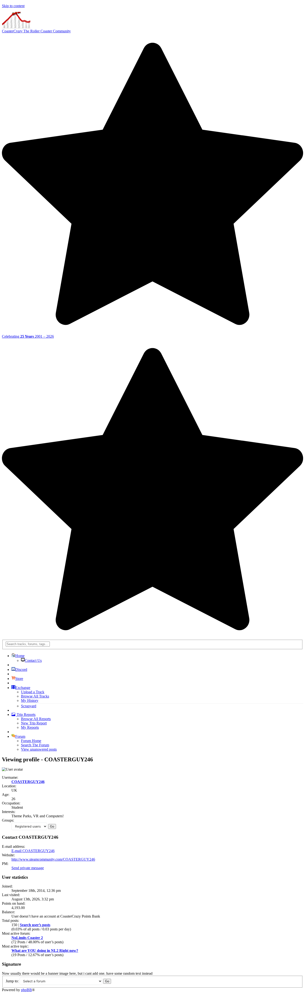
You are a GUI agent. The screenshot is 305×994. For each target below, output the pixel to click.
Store (19, 679)
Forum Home (31, 741)
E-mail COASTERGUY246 (33, 851)
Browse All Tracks (35, 696)
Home (20, 656)
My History (29, 700)
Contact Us (33, 660)
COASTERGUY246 (28, 782)
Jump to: (12, 981)
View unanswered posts (39, 749)
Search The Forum (35, 745)
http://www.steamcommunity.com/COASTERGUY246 (53, 859)
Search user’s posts (35, 925)
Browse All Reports (36, 719)
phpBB (26, 990)
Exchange (22, 688)
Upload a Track (32, 692)
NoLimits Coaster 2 (27, 938)
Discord (21, 670)
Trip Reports (26, 715)
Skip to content (13, 6)
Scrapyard (28, 706)
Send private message (27, 868)
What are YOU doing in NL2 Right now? (44, 951)
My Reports (30, 727)
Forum (20, 736)
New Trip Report (34, 723)
